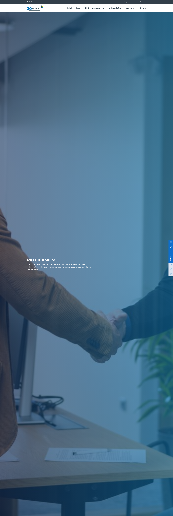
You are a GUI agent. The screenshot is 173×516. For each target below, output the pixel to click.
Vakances (133, 2)
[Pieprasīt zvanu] (170, 265)
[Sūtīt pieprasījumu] (170, 242)
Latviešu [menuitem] (141, 2)
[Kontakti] (170, 274)
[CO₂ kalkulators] (170, 269)
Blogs (125, 2)
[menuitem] (142, 2)
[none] (142, 2)
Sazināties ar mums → (34, 2)
